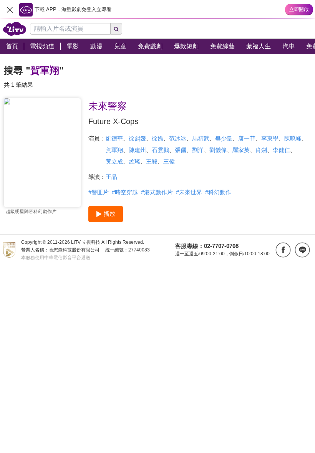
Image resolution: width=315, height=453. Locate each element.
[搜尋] (116, 29)
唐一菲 (246, 138)
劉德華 (114, 138)
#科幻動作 (218, 192)
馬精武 (200, 138)
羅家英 (241, 150)
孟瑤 (134, 161)
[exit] (9, 9)
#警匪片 (98, 192)
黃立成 (114, 161)
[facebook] (283, 250)
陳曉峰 (293, 138)
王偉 (169, 161)
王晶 (111, 177)
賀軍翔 (114, 150)
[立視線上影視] (14, 29)
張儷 (180, 150)
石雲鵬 (160, 150)
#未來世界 (189, 192)
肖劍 (261, 150)
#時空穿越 (125, 192)
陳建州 (137, 150)
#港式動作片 (157, 192)
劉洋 (198, 150)
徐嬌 (157, 138)
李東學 (270, 138)
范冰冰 (177, 138)
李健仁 (281, 150)
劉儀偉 (218, 150)
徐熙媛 (137, 138)
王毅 (152, 161)
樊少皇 (223, 138)
